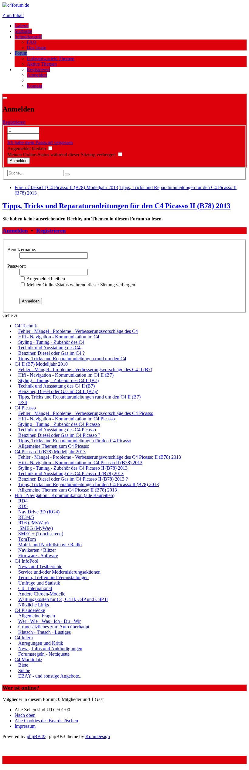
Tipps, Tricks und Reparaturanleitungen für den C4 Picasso (74, 440)
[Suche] (67, 174)
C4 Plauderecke (30, 610)
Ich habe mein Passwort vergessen (40, 142)
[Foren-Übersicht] (15, 5)
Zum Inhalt (13, 15)
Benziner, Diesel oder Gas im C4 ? (51, 353)
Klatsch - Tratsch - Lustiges (44, 632)
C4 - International (35, 588)
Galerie (22, 25)
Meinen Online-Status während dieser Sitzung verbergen (62, 154)
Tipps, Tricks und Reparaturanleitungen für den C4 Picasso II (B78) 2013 (116, 206)
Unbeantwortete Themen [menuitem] (50, 58)
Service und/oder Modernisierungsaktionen (59, 572)
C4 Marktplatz (28, 659)
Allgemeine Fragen (36, 615)
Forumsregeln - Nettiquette (44, 654)
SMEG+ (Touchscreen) (40, 533)
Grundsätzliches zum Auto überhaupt (53, 626)
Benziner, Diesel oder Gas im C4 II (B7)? (58, 391)
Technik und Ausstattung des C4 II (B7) (56, 385)
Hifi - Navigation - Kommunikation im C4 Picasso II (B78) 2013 (80, 462)
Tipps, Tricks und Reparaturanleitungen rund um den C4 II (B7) (79, 396)
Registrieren (14, 122)
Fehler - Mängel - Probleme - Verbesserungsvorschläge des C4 (78, 331)
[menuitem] (38, 69)
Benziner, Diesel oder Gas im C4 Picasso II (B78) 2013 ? (73, 479)
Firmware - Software (38, 555)
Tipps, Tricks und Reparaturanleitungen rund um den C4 (72, 358)
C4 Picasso (25, 407)
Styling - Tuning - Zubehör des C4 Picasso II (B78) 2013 (73, 468)
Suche (24, 670)
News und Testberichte (40, 566)
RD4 (23, 500)
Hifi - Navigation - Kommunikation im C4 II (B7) (66, 375)
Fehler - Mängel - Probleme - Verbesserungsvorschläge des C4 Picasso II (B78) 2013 (99, 457)
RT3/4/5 (26, 517)
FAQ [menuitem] (31, 42)
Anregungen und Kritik (40, 643)
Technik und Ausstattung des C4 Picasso (57, 429)
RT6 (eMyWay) (33, 522)
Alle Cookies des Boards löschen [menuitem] (46, 720)
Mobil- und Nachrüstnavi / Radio (50, 544)
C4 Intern (24, 637)
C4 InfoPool (26, 561)
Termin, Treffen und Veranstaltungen (53, 577)
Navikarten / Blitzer (37, 550)
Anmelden (15, 230)
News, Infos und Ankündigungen (50, 648)
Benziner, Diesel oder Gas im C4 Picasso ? (59, 435)
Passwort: (16, 266)
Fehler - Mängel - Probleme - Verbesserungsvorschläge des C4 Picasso (85, 413)
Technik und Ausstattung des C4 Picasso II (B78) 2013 (71, 473)
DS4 (22, 402)
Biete (23, 665)
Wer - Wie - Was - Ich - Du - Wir (49, 621)
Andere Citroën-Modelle (41, 593)
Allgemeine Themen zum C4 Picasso (53, 446)
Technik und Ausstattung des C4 (49, 347)
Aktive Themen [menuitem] (42, 64)
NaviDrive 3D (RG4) (39, 511)
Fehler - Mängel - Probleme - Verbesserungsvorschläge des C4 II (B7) (85, 369)
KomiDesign (97, 736)
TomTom (27, 539)
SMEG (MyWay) (35, 528)
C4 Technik (26, 325)
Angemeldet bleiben (27, 148)
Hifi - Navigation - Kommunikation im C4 (58, 336)
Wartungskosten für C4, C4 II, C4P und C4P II (63, 599)
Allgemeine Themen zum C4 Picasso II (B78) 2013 (67, 489)
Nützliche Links (33, 604)
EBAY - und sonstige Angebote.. (49, 675)
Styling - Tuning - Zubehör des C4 (51, 342)
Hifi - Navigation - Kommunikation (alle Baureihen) (64, 495)
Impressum (25, 726)
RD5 (23, 506)
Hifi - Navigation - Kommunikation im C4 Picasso (66, 418)
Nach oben (25, 715)
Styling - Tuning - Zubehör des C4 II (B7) (58, 380)
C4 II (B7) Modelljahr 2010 (41, 364)
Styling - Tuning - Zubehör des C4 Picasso (59, 424)
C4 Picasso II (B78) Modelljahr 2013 (50, 451)
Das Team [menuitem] (36, 47)
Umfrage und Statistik (39, 582)
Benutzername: (21, 249)
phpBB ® (36, 736)
